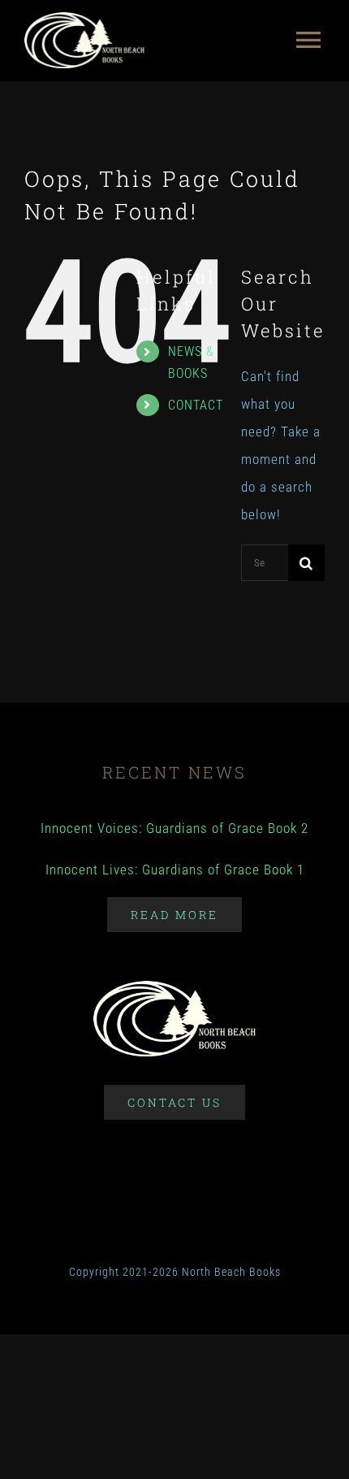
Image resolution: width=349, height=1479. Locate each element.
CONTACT (195, 405)
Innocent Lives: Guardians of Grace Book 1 (174, 869)
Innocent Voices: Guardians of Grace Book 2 (174, 828)
